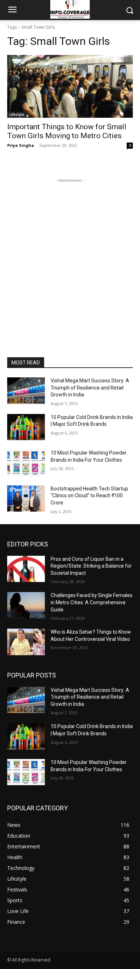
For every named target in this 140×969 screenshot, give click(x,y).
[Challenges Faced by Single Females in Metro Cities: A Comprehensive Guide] (26, 605)
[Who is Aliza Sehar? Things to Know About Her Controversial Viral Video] (26, 642)
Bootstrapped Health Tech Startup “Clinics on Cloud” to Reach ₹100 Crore (89, 496)
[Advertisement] (70, 254)
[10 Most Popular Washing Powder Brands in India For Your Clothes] (26, 462)
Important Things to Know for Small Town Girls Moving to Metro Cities (66, 131)
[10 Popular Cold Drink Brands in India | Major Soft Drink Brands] (26, 427)
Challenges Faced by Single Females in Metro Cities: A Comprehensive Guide (91, 602)
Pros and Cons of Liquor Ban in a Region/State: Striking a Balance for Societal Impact (91, 566)
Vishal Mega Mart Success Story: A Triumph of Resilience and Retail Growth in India (90, 387)
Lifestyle (16, 114)
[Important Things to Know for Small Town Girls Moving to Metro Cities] (70, 86)
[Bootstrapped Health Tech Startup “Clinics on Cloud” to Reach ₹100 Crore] (26, 498)
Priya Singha (20, 145)
